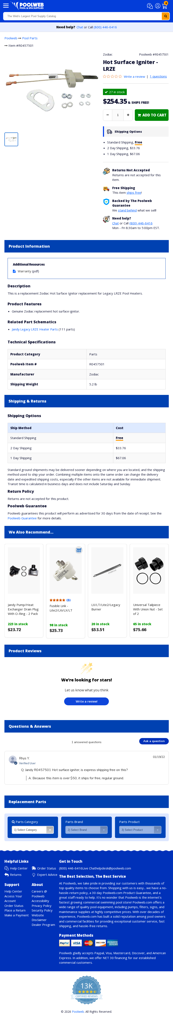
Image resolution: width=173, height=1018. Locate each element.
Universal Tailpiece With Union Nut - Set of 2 (148, 609)
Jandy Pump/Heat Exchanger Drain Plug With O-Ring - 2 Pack (23, 609)
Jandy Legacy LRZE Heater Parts (35, 329)
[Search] (165, 16)
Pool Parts (30, 38)
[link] (152, 115)
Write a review (134, 76)
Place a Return (15, 910)
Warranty (24, 271)
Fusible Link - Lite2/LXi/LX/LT (61, 608)
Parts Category (26, 822)
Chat (80, 27)
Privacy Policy (41, 905)
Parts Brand (74, 822)
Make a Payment (16, 915)
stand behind (127, 210)
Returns (16, 874)
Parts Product (129, 822)
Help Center (19, 868)
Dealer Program (43, 924)
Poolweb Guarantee (22, 518)
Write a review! (86, 701)
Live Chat (89, 868)
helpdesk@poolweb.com (113, 868)
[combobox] (86, 16)
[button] (150, 6)
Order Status (46, 868)
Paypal (99, 953)
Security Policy (42, 910)
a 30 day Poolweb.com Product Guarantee (120, 893)
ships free (134, 192)
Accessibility (40, 901)
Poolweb (10, 38)
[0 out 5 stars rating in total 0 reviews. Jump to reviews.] (113, 76)
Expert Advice (47, 874)
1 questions (158, 76)
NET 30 (108, 958)
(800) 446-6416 (105, 27)
